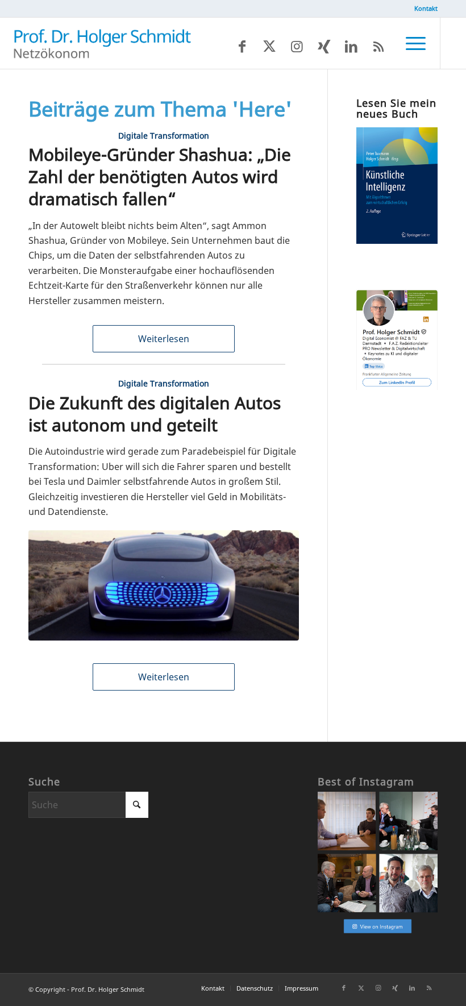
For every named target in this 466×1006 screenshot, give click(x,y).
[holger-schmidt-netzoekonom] (102, 43)
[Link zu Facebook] (242, 46)
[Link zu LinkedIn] (351, 46)
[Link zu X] (269, 46)
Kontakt (426, 8)
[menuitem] (423, 8)
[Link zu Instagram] (296, 46)
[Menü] (410, 43)
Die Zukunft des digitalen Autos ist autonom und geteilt (154, 414)
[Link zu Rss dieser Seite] (378, 46)
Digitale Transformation (163, 135)
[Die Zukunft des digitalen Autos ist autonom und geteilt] (163, 585)
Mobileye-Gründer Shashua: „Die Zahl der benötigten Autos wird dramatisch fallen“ (159, 176)
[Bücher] (397, 240)
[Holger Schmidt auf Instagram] (378, 932)
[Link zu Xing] (324, 46)
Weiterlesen (163, 338)
